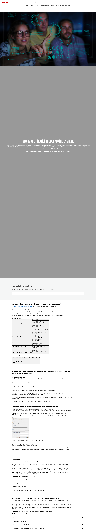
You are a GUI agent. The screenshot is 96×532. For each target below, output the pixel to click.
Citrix (56, 279)
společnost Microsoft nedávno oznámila (23, 306)
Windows (48, 279)
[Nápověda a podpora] (70, 5)
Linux (52, 279)
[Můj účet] (93, 2)
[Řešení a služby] (59, 5)
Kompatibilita (42, 279)
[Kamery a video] (33, 5)
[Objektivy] (39, 5)
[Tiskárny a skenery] (50, 5)
